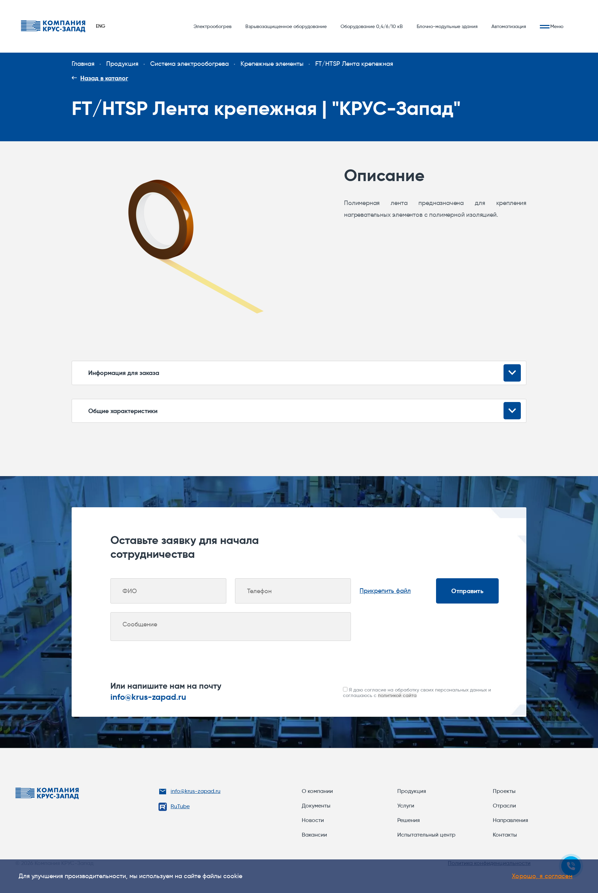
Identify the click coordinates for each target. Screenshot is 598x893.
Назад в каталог (104, 78)
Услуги (405, 805)
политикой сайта (397, 695)
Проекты (504, 791)
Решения (408, 820)
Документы (316, 805)
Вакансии (314, 834)
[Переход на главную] (53, 26)
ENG (100, 26)
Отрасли (504, 805)
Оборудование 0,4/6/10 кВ (372, 26)
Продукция (411, 791)
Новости (313, 820)
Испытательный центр (426, 834)
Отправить (467, 591)
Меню (556, 26)
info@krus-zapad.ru (148, 697)
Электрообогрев (212, 26)
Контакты (505, 834)
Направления (510, 820)
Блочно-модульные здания (447, 26)
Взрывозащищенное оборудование (286, 26)
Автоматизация (508, 26)
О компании (317, 791)
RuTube (180, 806)
